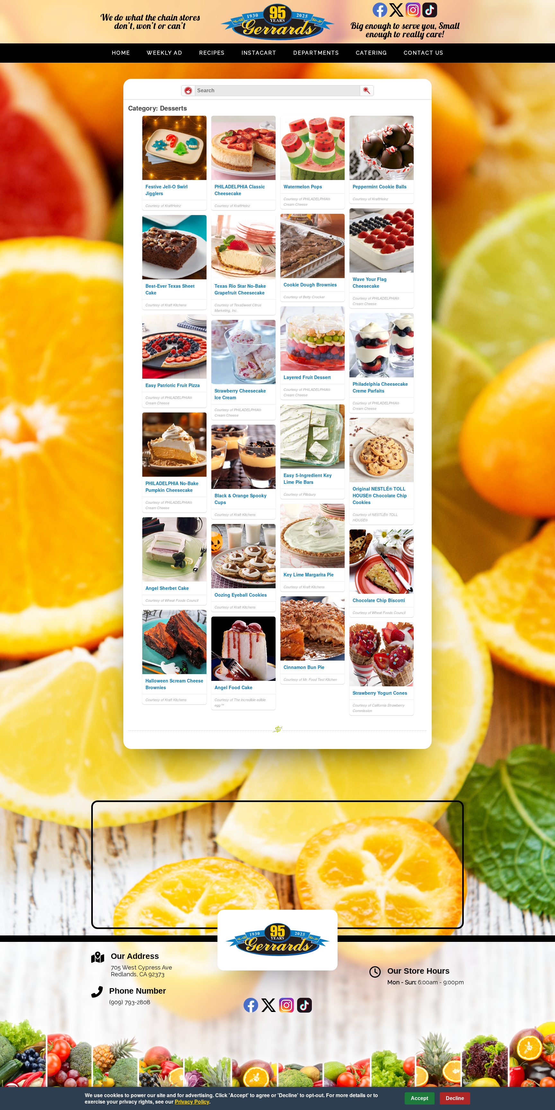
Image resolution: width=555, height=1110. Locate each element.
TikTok (429, 10)
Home (121, 53)
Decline (455, 1098)
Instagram (413, 10)
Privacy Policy (192, 1101)
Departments (316, 53)
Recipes (212, 53)
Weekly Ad (164, 53)
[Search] (367, 90)
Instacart (259, 53)
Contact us (424, 53)
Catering (371, 53)
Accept (419, 1098)
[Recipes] (188, 90)
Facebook (380, 10)
